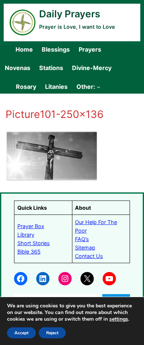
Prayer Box (30, 226)
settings (118, 319)
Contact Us (89, 256)
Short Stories (33, 243)
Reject (52, 333)
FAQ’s (82, 239)
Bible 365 (29, 251)
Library (25, 234)
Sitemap (85, 247)
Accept (21, 333)
